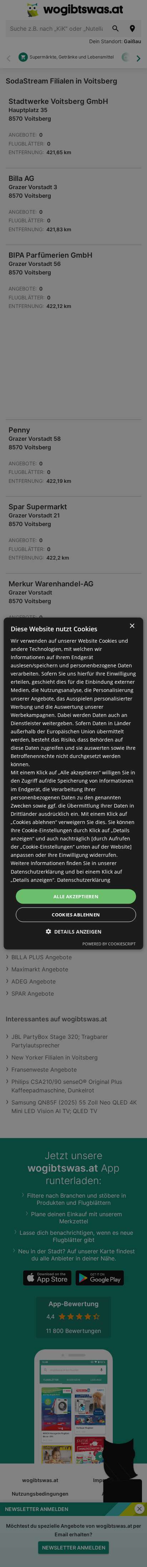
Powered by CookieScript (109, 943)
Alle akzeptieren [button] (76, 896)
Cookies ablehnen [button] (76, 914)
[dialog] (73, 783)
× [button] (132, 625)
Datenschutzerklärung (83, 879)
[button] (73, 931)
